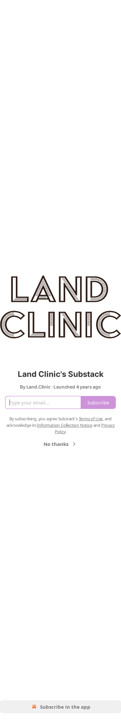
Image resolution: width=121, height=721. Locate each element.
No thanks (56, 444)
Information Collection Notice (64, 425)
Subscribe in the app (65, 707)
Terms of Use (91, 419)
